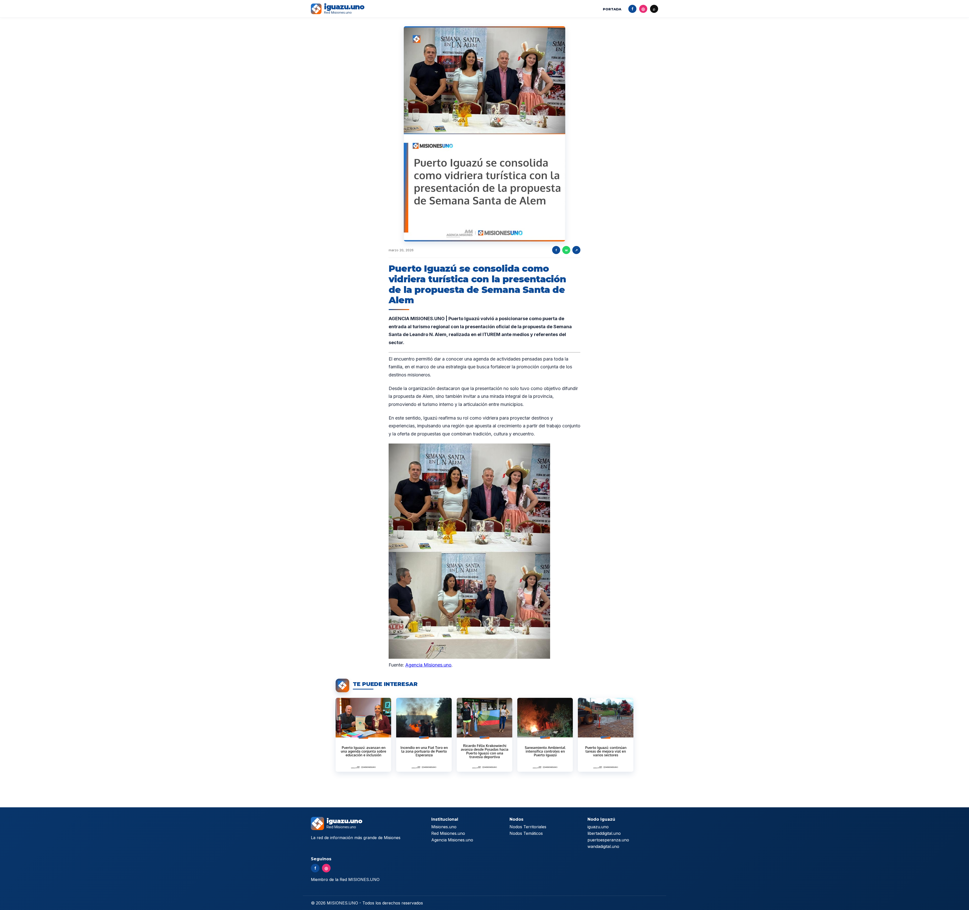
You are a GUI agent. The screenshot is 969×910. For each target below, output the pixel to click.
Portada (612, 9)
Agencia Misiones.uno (428, 665)
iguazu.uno (598, 826)
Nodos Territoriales (527, 826)
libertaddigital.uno (604, 833)
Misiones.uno (443, 826)
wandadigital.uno (603, 846)
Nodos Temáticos (526, 833)
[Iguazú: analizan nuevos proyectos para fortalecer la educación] (363, 735)
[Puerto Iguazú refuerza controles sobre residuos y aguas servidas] (545, 735)
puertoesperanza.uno (608, 839)
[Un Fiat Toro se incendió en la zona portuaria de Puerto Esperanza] (424, 735)
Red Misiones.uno (448, 833)
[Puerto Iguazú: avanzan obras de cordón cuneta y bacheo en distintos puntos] (605, 735)
